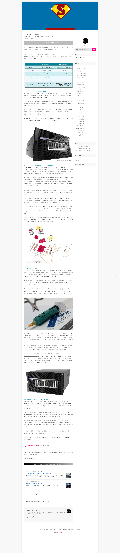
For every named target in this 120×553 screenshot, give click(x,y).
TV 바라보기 (80, 125)
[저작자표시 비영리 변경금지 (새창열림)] (40, 494)
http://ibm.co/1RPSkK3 (43, 445)
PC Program (80, 93)
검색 (94, 49)
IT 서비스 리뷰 (52, 529)
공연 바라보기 (80, 121)
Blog (79, 89)
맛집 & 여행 (80, 107)
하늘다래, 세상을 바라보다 (60, 9)
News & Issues (81, 87)
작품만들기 (80, 132)
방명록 (78, 529)
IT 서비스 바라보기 (81, 82)
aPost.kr (60, 532)
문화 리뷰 (59, 529)
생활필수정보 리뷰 (66, 529)
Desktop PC (80, 84)
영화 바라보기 (80, 119)
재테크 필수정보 (81, 102)
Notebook (80, 71)
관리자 (65, 532)
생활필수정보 (80, 103)
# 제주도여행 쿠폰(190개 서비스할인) (83, 150)
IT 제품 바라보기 (80, 68)
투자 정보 (79, 112)
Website (80, 91)
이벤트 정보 (80, 111)
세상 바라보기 (80, 100)
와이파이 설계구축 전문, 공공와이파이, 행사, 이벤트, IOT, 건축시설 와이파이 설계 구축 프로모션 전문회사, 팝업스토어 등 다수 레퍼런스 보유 (44, 476)
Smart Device (80, 77)
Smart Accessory (81, 75)
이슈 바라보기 (80, 109)
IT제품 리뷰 (45, 529)
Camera (79, 70)
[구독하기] (118, 276)
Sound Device (80, 79)
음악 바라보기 (80, 118)
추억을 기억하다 (81, 130)
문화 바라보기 (80, 116)
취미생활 (79, 135)
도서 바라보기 (80, 123)
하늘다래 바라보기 (81, 128)
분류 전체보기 (80, 66)
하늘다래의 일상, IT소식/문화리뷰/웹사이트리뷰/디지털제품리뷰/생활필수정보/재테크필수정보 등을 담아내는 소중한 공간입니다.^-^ (46, 513)
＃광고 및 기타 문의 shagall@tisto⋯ (83, 146)
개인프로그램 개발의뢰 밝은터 (34, 483)
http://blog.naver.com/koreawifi (33, 471)
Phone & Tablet (81, 73)
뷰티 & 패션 (80, 105)
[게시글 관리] (30, 494)
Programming (81, 95)
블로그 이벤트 (81, 134)
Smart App (80, 86)
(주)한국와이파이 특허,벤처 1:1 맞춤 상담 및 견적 (39, 473)
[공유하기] (28, 494)
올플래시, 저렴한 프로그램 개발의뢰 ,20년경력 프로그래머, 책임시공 (42, 485)
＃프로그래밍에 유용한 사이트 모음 (83, 148)
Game (79, 96)
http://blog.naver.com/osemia (32, 481)
